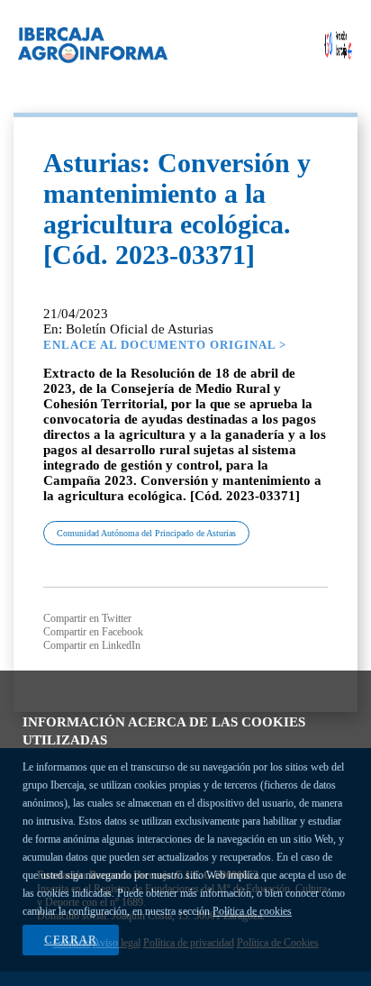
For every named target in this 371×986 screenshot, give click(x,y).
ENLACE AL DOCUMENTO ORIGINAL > (164, 344)
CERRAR (70, 940)
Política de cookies (252, 911)
